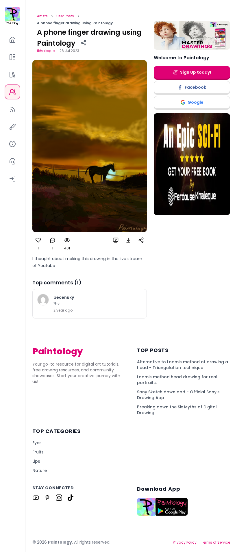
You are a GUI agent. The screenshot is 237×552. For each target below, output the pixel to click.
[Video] (115, 240)
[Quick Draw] (12, 126)
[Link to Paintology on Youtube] (35, 497)
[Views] (67, 240)
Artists (42, 16)
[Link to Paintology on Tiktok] (70, 497)
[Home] (12, 39)
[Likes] (38, 240)
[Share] (83, 43)
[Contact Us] (12, 161)
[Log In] (12, 178)
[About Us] (12, 143)
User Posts (65, 16)
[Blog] (12, 109)
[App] (12, 57)
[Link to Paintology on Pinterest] (47, 497)
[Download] (128, 240)
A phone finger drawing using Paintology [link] (75, 23)
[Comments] (52, 240)
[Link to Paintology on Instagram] (58, 497)
